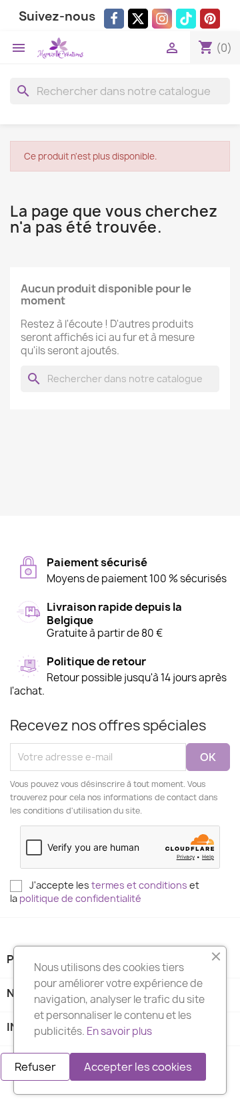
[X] (138, 19)
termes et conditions (139, 885)
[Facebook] (114, 19)
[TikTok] (186, 19)
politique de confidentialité (80, 898)
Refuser (35, 1066)
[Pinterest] (210, 19)
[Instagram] (162, 19)
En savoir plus (119, 1031)
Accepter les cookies (138, 1066)
